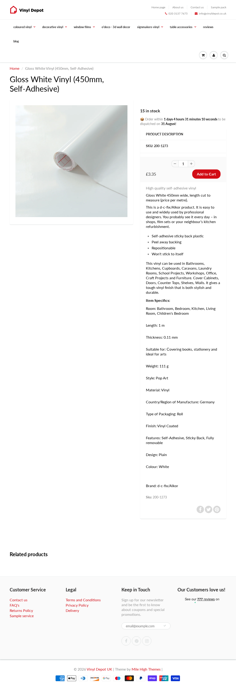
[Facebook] (126, 640)
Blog (16, 41)
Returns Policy (21, 610)
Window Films (82, 27)
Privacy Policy (77, 605)
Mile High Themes (146, 669)
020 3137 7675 (178, 13)
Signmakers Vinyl (148, 27)
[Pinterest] (136, 640)
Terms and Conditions (83, 600)
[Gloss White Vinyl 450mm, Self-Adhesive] (71, 161)
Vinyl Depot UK (99, 669)
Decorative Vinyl (52, 27)
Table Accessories (181, 27)
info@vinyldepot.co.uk (212, 13)
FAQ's (14, 605)
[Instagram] (146, 640)
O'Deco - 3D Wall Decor (116, 27)
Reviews (208, 27)
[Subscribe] (164, 625)
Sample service (22, 615)
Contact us (197, 7)
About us (177, 7)
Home (14, 68)
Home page (158, 7)
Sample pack (218, 7)
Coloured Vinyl (22, 27)
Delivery (72, 610)
